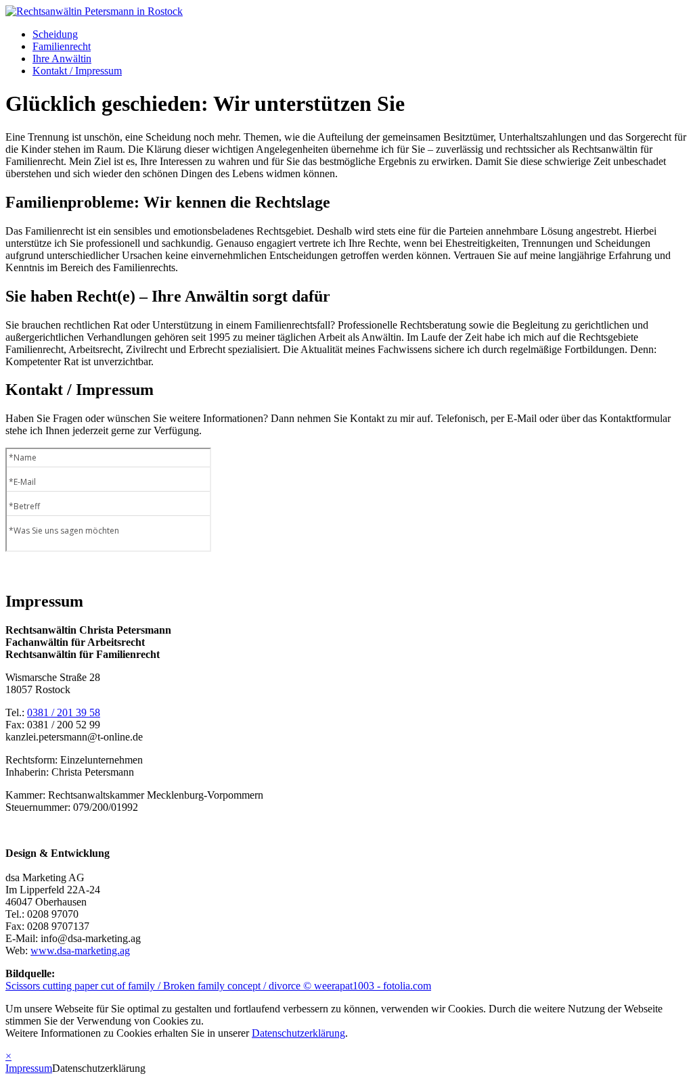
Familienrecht (61, 46)
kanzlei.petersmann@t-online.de (74, 737)
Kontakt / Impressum (77, 70)
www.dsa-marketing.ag (80, 950)
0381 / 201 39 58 (63, 712)
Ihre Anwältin (61, 58)
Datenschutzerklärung (298, 1033)
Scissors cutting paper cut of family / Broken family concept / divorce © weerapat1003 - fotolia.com (218, 985)
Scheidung (55, 34)
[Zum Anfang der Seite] (94, 11)
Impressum (28, 1068)
